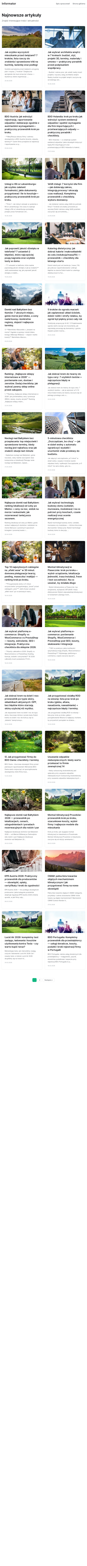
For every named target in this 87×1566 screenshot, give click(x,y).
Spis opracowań (63, 3)
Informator (9, 3)
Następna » (49, 980)
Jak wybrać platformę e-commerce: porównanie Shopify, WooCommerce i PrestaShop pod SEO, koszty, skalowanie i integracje (64, 637)
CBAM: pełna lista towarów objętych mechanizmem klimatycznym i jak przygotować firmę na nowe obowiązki (63, 882)
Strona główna (79, 3)
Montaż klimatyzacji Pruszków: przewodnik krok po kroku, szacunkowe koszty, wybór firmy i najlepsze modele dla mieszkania (64, 821)
